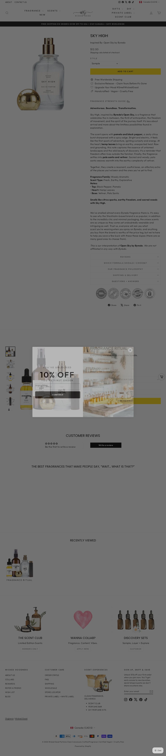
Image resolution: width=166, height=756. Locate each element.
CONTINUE (57, 390)
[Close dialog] (130, 346)
